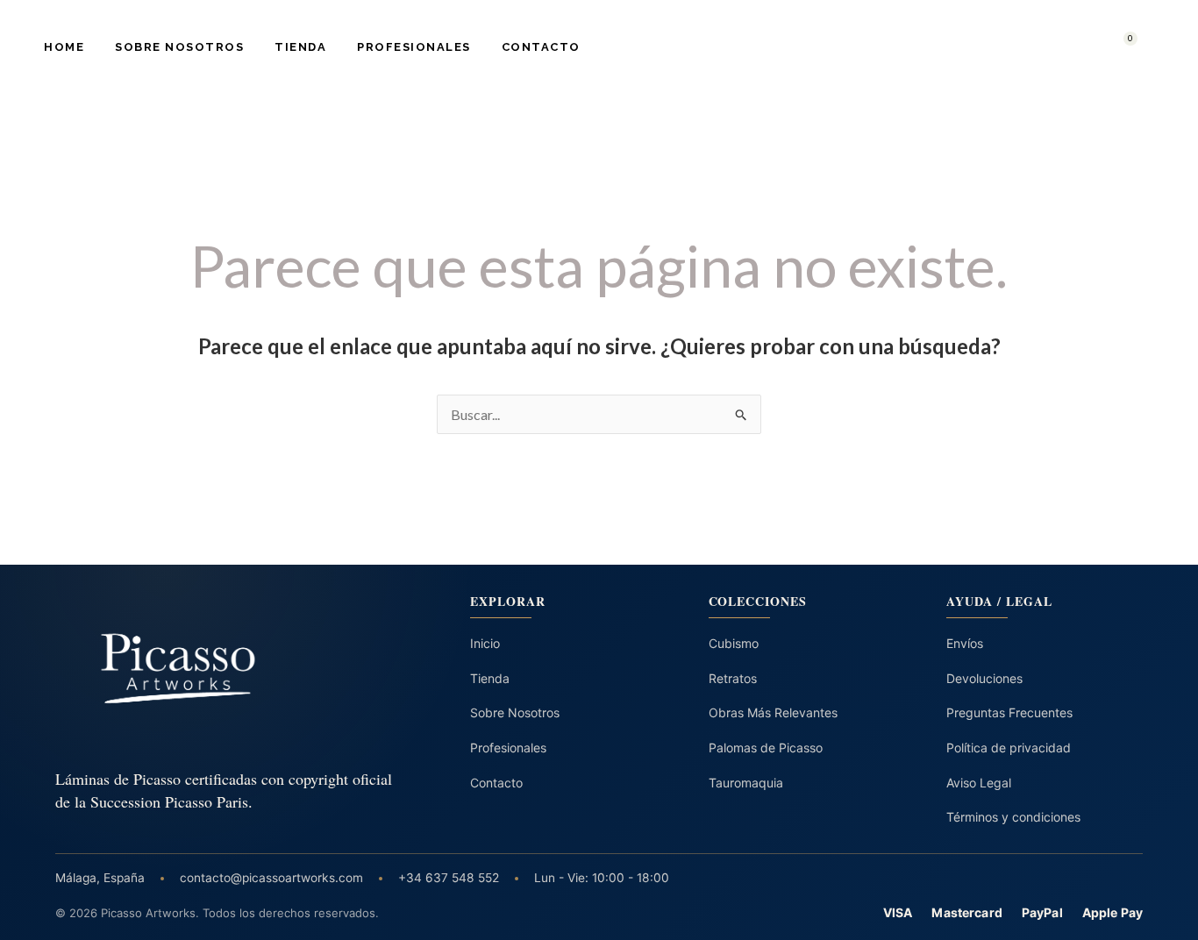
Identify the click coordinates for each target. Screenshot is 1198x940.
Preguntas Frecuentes (1009, 712)
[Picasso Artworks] (226, 669)
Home (64, 46)
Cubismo (734, 643)
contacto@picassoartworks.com (271, 878)
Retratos (733, 678)
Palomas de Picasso (766, 747)
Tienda (300, 46)
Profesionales (414, 46)
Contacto (541, 46)
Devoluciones (984, 678)
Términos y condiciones (1013, 816)
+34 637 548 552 (448, 878)
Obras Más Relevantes (773, 712)
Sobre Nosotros (179, 46)
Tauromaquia (746, 782)
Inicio (485, 643)
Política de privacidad (1008, 747)
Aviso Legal (978, 782)
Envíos (964, 643)
